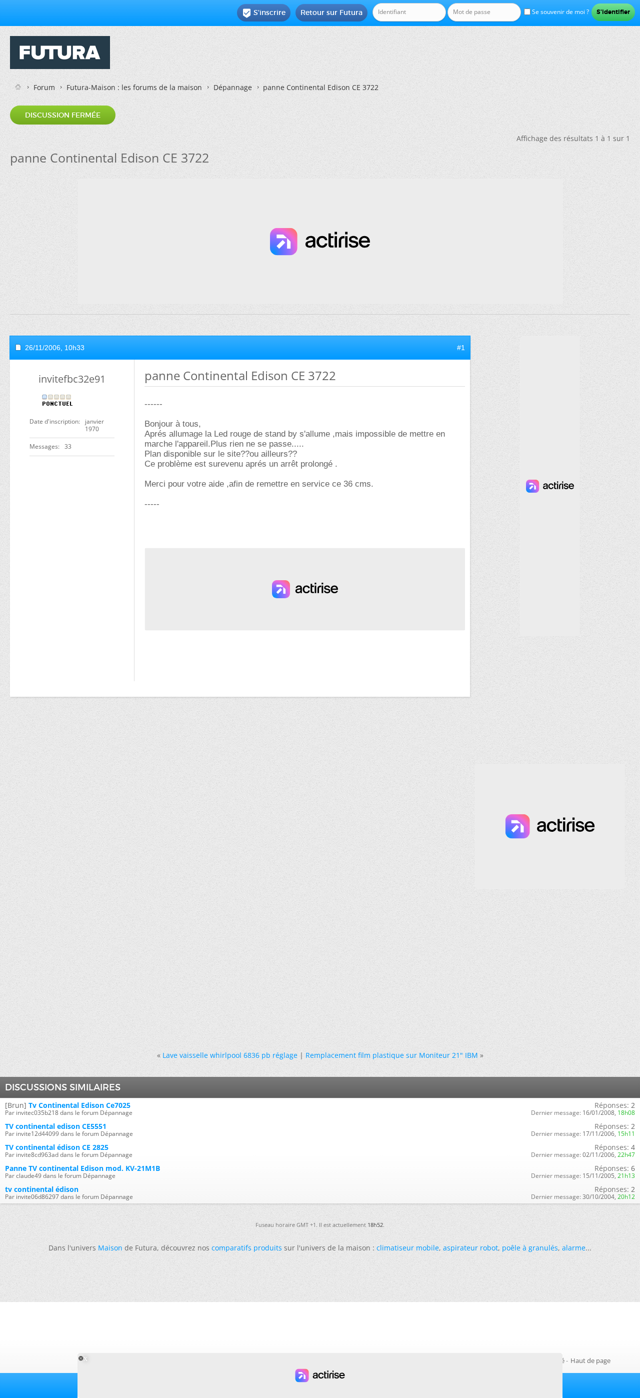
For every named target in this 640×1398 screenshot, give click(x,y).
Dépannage (233, 87)
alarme (574, 1247)
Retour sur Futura (331, 12)
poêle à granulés (530, 1247)
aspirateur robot (470, 1247)
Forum (44, 87)
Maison (110, 1247)
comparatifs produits (247, 1247)
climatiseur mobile (407, 1247)
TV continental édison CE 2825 (56, 1147)
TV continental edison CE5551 (55, 1126)
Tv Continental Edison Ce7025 (79, 1105)
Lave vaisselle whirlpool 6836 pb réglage (230, 1055)
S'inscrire (264, 13)
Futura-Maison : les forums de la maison (134, 87)
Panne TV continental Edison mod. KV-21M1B (82, 1168)
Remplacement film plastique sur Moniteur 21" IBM (392, 1055)
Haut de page (590, 1360)
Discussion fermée (62, 115)
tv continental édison (41, 1189)
